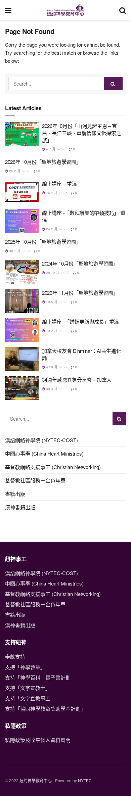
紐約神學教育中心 (35, 780)
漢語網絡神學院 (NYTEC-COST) (41, 439)
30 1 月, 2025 (19, 250)
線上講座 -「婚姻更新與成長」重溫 (80, 321)
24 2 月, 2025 (56, 229)
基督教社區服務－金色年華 (35, 480)
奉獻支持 (15, 656)
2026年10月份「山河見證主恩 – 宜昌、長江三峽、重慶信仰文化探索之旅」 (81, 132)
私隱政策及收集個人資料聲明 (38, 739)
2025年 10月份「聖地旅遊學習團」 (43, 241)
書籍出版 (15, 493)
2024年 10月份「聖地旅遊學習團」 (80, 263)
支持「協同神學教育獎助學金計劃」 (45, 708)
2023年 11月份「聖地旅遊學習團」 (80, 292)
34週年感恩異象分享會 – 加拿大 (77, 379)
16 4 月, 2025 (56, 192)
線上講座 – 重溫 (59, 183)
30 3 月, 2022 (56, 388)
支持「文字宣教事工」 (30, 698)
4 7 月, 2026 (55, 149)
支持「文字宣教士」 (27, 687)
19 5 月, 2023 (56, 301)
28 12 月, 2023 (57, 272)
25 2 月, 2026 (19, 171)
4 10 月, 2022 (56, 367)
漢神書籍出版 (20, 507)
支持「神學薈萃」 (25, 666)
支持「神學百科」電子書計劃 (38, 677)
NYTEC (85, 780)
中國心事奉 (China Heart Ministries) (44, 453)
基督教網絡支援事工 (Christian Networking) (53, 466)
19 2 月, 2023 (56, 330)
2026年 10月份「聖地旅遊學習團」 (43, 161)
